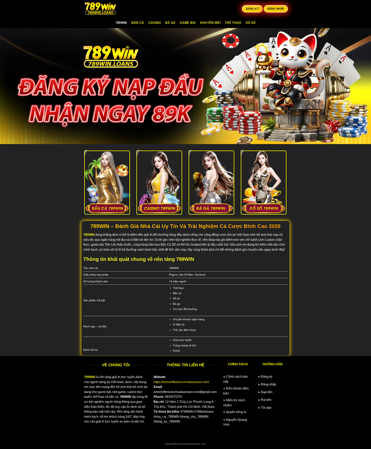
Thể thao (233, 22)
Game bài (188, 22)
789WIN (121, 22)
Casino (154, 22)
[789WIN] (103, 8)
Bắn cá (137, 22)
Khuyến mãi (210, 22)
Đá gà (170, 22)
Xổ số (251, 22)
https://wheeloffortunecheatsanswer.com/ (181, 382)
